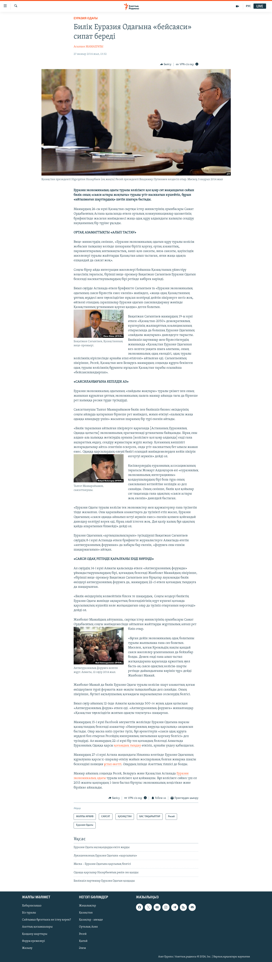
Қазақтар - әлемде (91, 919)
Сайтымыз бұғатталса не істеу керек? (46, 919)
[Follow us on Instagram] (165, 907)
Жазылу (27, 947)
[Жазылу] (192, 907)
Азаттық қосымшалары (37, 926)
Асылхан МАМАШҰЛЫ (88, 46)
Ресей (83, 933)
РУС (248, 6)
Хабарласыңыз (31, 905)
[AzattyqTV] (237, 6)
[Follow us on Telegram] (174, 907)
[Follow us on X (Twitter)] (148, 907)
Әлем (82, 947)
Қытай (83, 940)
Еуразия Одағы (86, 18)
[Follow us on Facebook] (139, 907)
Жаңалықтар (87, 905)
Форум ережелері (33, 940)
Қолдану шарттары (34, 933)
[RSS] (183, 907)
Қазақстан (86, 912)
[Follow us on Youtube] (157, 907)
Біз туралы (29, 912)
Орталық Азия (88, 926)
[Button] (166, 64)
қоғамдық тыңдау (127, 745)
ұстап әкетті (112, 764)
